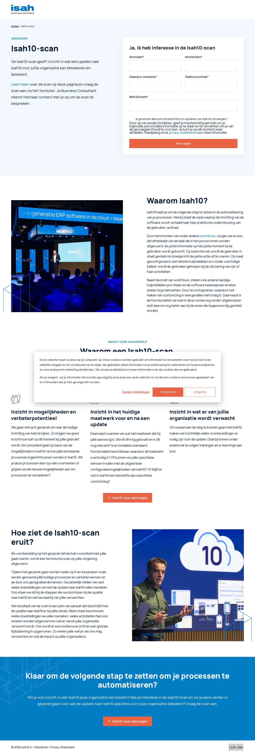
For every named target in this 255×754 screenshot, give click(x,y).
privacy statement (182, 132)
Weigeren (200, 392)
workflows (207, 236)
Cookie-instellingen (136, 392)
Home (14, 26)
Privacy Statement (62, 747)
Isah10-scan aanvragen (130, 498)
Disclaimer (41, 747)
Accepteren (168, 392)
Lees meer (20, 84)
